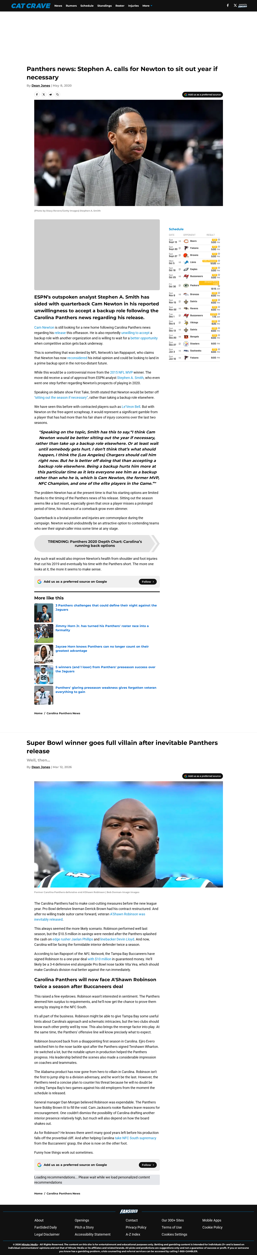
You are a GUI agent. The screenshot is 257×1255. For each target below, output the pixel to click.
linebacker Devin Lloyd (117, 939)
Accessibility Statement (93, 1234)
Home (38, 713)
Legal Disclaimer (47, 1234)
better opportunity (144, 338)
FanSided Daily (45, 1227)
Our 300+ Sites (173, 1220)
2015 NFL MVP (121, 372)
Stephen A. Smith (130, 378)
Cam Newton (44, 327)
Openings (82, 1220)
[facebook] (228, 5)
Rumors (71, 5)
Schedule (87, 5)
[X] (235, 5)
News (58, 5)
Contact (132, 1220)
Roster (119, 5)
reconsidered (77, 358)
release (60, 333)
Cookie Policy (212, 1227)
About (39, 1220)
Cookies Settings (174, 1234)
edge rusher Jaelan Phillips (73, 939)
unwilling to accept (135, 333)
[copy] (57, 94)
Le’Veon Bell (131, 407)
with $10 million (99, 959)
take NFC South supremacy (135, 1138)
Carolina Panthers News (63, 713)
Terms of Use (172, 1227)
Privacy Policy (136, 1227)
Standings (104, 5)
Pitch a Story (84, 1227)
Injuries (133, 5)
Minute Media (29, 1244)
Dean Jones (41, 85)
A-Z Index (133, 1234)
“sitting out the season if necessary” (61, 397)
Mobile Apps (211, 1220)
